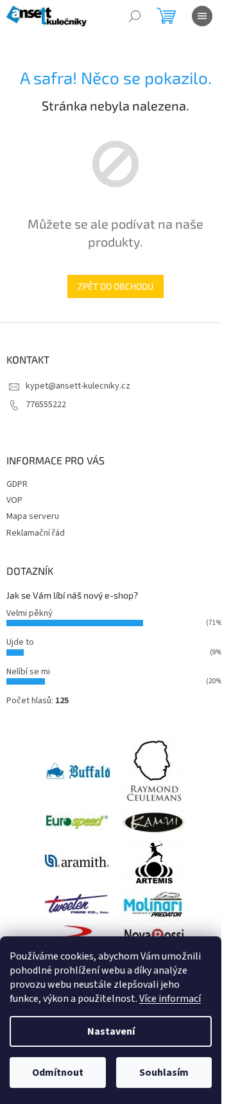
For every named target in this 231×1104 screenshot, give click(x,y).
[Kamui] (154, 821)
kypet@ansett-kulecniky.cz (78, 386)
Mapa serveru (32, 516)
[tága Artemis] (154, 861)
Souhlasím (164, 1072)
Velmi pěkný (29, 613)
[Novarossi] (154, 935)
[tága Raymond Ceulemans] (154, 770)
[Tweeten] (77, 903)
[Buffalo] (78, 770)
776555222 (46, 404)
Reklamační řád (35, 533)
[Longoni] (77, 935)
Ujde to (20, 642)
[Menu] (202, 16)
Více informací (170, 999)
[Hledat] (135, 16)
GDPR (17, 484)
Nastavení (111, 1031)
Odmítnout (57, 1072)
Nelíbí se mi (28, 671)
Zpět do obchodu (115, 286)
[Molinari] (154, 903)
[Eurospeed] (77, 821)
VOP (14, 500)
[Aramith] (77, 861)
